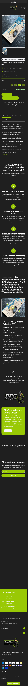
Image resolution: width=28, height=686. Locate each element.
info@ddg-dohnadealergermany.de (11, 618)
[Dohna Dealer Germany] (13, 8)
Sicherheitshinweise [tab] (17, 114)
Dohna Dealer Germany (9, 676)
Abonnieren (13, 474)
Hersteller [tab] (5, 118)
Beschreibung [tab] (6, 114)
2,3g (20, 83)
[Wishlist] (22, 8)
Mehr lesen (5, 152)
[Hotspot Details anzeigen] (7, 302)
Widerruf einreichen (13, 683)
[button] (2, 8)
